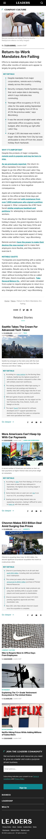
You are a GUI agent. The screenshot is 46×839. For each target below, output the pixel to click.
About (14, 827)
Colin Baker (8, 440)
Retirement (6, 690)
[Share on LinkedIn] (31, 310)
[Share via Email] (27, 310)
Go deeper (6, 422)
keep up (11, 504)
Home (6, 301)
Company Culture (15, 10)
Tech (25, 333)
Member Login (25, 830)
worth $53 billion (12, 573)
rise (33, 493)
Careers (19, 827)
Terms (34, 827)
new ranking (21, 374)
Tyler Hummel (10, 45)
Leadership (7, 801)
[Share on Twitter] (24, 310)
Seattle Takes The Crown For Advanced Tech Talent (20, 328)
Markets (26, 529)
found (16, 408)
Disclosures (5, 830)
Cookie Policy (27, 827)
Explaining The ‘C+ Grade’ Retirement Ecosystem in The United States (19, 693)
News (13, 301)
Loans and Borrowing (31, 440)
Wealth (5, 807)
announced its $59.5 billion (16, 582)
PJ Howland (8, 333)
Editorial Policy (15, 830)
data (17, 482)
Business (6, 795)
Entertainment (7, 729)
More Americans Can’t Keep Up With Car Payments (21, 435)
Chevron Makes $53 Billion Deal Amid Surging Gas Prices (22, 524)
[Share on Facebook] (20, 310)
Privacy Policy (19, 779)
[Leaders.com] (23, 3)
